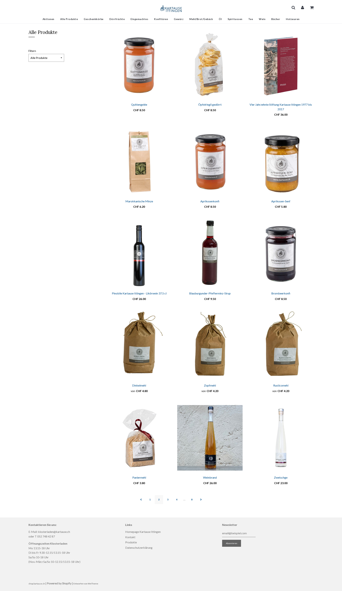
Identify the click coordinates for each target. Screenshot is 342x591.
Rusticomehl (280, 385)
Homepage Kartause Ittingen (143, 531)
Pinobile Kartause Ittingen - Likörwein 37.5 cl (139, 293)
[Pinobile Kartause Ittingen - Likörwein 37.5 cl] (139, 253)
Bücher (275, 19)
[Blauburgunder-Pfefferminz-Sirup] (210, 253)
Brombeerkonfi (280, 293)
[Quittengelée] (139, 64)
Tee (250, 19)
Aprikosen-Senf (280, 201)
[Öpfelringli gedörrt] (210, 64)
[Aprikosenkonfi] (210, 161)
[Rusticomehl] (280, 345)
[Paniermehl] (139, 437)
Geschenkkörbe (93, 19)
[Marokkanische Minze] (139, 161)
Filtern (32, 50)
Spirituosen (235, 19)
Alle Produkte (69, 19)
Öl (220, 19)
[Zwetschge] (280, 437)
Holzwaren (293, 19)
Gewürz (178, 19)
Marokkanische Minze (139, 201)
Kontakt (130, 537)
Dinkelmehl (139, 385)
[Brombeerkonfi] (280, 253)
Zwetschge (280, 477)
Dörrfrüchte (117, 19)
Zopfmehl (210, 385)
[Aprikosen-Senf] (280, 161)
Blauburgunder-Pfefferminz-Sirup (210, 293)
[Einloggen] (302, 7)
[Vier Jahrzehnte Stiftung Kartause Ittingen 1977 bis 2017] (280, 64)
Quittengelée (139, 104)
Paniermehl (139, 477)
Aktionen (48, 19)
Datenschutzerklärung (138, 547)
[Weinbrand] (210, 437)
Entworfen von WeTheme (85, 583)
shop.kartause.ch (36, 583)
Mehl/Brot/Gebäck (201, 19)
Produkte (131, 542)
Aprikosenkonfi (209, 201)
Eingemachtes (139, 19)
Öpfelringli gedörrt (210, 104)
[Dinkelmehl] (139, 345)
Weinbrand (210, 477)
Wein (262, 19)
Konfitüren (161, 19)
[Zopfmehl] (210, 345)
